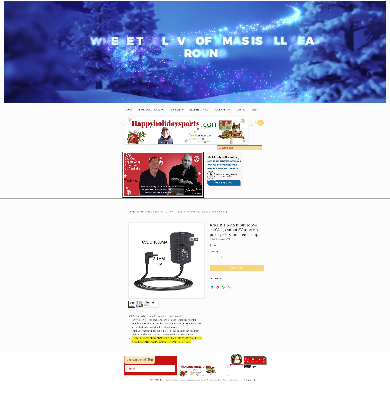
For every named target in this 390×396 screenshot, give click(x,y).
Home (131, 211)
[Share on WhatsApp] (223, 287)
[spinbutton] (217, 257)
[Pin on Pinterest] (218, 287)
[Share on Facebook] (212, 287)
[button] (257, 123)
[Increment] (221, 257)
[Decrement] (212, 257)
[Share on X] (229, 287)
